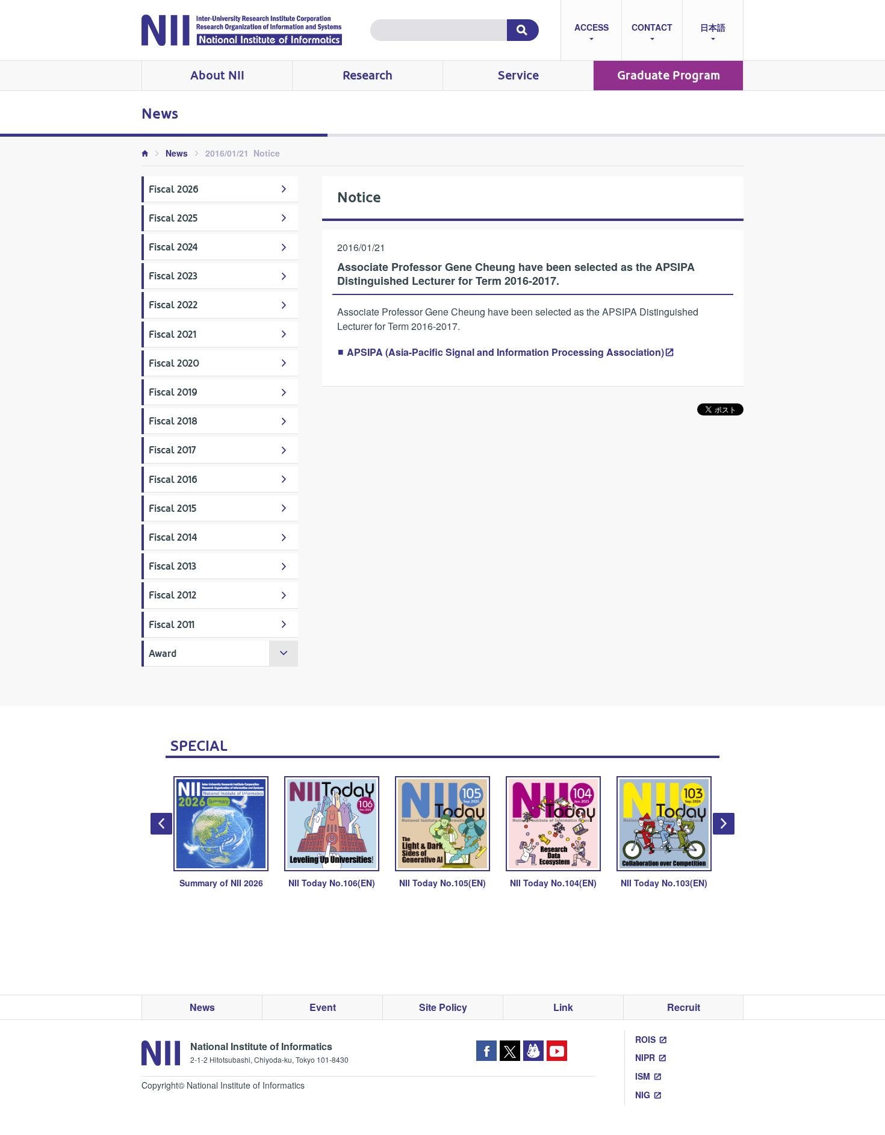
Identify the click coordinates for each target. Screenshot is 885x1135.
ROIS (645, 1039)
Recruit (683, 1007)
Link (563, 1007)
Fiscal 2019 (173, 392)
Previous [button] (161, 824)
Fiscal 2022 (173, 305)
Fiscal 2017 (172, 450)
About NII (217, 75)
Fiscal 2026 (174, 189)
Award (162, 653)
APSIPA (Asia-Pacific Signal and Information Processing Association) (505, 352)
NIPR (645, 1057)
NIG (642, 1095)
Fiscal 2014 (173, 537)
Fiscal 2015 (172, 508)
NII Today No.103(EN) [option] (664, 883)
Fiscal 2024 (173, 247)
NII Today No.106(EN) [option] (331, 883)
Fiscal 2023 (173, 276)
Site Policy (443, 1007)
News (177, 153)
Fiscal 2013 (172, 566)
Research (368, 75)
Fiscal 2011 (171, 624)
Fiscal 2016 (173, 479)
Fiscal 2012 (172, 595)
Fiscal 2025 (173, 218)
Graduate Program (668, 75)
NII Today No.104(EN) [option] (553, 883)
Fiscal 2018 (173, 421)
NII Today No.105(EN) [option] (442, 883)
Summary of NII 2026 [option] (221, 883)
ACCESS (591, 27)
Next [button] (723, 824)
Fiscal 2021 (172, 334)
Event (322, 1007)
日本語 (712, 27)
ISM (642, 1076)
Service (518, 75)
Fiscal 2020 (174, 363)
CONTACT (652, 27)
